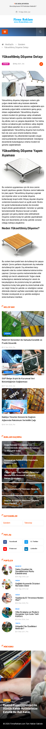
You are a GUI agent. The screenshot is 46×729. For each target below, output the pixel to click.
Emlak (17, 609)
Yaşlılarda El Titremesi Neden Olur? (29, 598)
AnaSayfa (9, 44)
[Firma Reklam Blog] (23, 20)
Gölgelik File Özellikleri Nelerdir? (26, 627)
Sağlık (17, 580)
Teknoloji (8, 372)
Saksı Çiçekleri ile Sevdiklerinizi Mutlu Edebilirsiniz (24, 571)
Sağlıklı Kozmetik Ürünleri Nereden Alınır (27, 584)
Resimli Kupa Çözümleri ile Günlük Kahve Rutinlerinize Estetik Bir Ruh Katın (20, 708)
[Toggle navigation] (5, 31)
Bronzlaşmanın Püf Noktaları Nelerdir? (23, 6)
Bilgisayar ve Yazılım (12, 410)
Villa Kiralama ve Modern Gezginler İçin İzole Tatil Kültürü (27, 614)
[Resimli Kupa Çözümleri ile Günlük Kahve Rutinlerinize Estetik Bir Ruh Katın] (23, 685)
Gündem (21, 44)
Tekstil (17, 623)
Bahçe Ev (18, 566)
